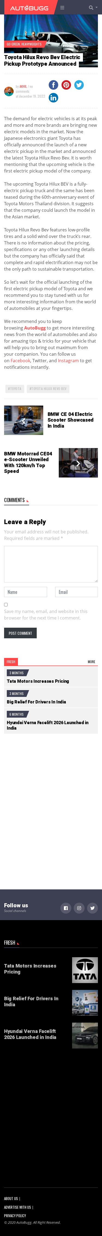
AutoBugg (35, 328)
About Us (11, 1198)
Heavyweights (31, 44)
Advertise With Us (17, 1207)
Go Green (13, 44)
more (91, 661)
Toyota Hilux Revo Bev (49, 388)
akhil (23, 86)
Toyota (15, 388)
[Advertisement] (51, 798)
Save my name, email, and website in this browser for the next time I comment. (46, 614)
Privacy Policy (15, 1215)
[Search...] (95, 7)
